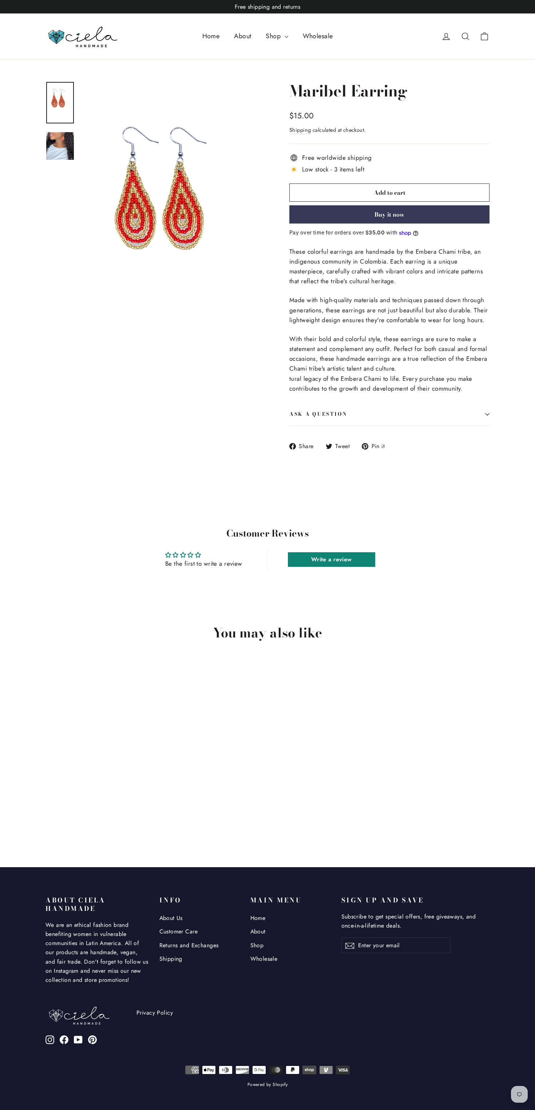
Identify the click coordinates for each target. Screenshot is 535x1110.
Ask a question (318, 414)
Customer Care (178, 931)
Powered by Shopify (267, 1084)
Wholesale (318, 36)
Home (211, 36)
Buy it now (389, 214)
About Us (171, 918)
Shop (274, 36)
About (242, 36)
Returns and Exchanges (189, 945)
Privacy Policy (154, 1012)
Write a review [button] (331, 559)
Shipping (300, 130)
